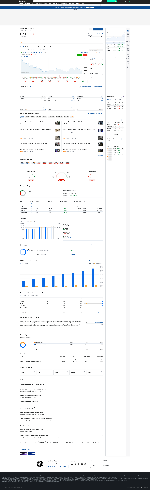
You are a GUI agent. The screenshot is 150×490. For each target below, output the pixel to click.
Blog (91, 460)
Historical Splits (42, 49)
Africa (84, 5)
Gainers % (114, 99)
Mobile (91, 463)
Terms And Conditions (131, 487)
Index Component (50, 49)
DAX (108, 52)
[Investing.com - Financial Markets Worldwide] (24, 1)
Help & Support (106, 465)
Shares (21, 5)
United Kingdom (33, 5)
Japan (101, 327)
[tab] (22, 163)
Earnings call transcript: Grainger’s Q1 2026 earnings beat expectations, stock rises (79, 122)
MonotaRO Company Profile (29, 317)
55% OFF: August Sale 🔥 (111, 1)
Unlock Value (99, 33)
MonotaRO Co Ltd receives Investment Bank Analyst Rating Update (35, 129)
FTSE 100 (108, 50)
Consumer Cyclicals (99, 322)
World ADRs (43, 5)
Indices (108, 29)
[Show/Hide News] (45, 52)
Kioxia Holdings (23, 370)
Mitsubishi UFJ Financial (92, 370)
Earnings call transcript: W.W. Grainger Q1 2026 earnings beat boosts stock (79, 130)
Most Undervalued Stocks (111, 139)
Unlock (47, 312)
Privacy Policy (139, 487)
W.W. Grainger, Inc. (24, 359)
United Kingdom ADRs (49, 5)
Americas (55, 5)
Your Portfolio (92, 465)
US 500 (108, 48)
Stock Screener (71, 3)
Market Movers (110, 96)
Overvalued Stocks (104, 5)
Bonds (118, 29)
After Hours (80, 5)
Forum (51, 46)
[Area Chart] (23, 52)
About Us (105, 460)
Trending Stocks (110, 120)
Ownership (30, 49)
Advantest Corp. (57, 370)
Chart (26, 46)
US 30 (108, 46)
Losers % (119, 99)
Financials (40, 46)
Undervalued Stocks (97, 5)
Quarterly (26, 263)
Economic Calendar (64, 3)
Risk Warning (146, 487)
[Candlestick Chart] (21, 52)
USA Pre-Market (75, 5)
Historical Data (36, 49)
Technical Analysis (26, 159)
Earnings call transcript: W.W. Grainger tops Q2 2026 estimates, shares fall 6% (36, 122)
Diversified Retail (99, 319)
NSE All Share (109, 44)
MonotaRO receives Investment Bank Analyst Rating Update (34, 137)
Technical (46, 46)
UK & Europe (60, 5)
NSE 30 (108, 42)
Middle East (65, 5)
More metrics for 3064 (98, 86)
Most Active (109, 99)
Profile (26, 49)
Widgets (91, 467)
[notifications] (127, 1)
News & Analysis (33, 46)
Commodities (113, 29)
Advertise (105, 463)
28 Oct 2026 (73, 102)
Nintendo (72, 370)
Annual (21, 263)
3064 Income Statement (28, 261)
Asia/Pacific (69, 5)
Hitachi (39, 370)
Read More (22, 327)
